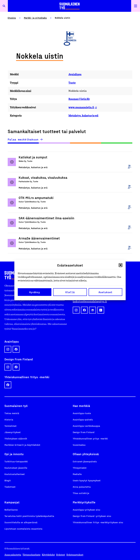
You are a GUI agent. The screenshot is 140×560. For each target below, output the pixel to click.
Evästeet (60, 554)
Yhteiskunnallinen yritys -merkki (90, 438)
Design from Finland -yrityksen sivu (92, 516)
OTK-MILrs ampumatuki (36, 198)
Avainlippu (74, 74)
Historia (8, 419)
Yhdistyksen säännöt (15, 438)
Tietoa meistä (11, 413)
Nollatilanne (11, 509)
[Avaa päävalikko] (135, 6)
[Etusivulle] (69, 6)
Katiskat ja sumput (33, 157)
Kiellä (70, 292)
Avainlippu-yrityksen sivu (86, 509)
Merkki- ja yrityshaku (35, 17)
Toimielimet (10, 425)
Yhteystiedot (80, 467)
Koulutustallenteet (14, 474)
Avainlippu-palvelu (83, 419)
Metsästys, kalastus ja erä (83, 115)
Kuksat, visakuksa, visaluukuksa (43, 177)
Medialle (77, 474)
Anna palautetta (82, 486)
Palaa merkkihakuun (23, 139)
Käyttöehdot (48, 554)
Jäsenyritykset (12, 432)
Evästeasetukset (74, 554)
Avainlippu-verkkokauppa (86, 425)
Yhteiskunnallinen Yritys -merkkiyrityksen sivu (98, 522)
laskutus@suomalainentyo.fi (90, 301)
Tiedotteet (10, 486)
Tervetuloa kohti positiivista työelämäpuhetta (29, 516)
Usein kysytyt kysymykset (87, 480)
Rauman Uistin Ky (79, 99)
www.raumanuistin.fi (81, 107)
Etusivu (12, 17)
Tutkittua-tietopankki (16, 461)
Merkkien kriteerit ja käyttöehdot (22, 444)
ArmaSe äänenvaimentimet (39, 238)
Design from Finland (83, 432)
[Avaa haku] (4, 6)
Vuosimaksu (79, 444)
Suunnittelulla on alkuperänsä (20, 522)
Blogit (7, 480)
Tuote (72, 82)
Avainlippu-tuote (82, 413)
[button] (120, 265)
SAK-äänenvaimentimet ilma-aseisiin (46, 218)
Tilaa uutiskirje (81, 493)
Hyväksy (34, 292)
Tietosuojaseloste (31, 554)
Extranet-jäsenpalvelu (85, 461)
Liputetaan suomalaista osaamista (23, 528)
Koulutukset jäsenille (15, 467)
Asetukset (105, 292)
